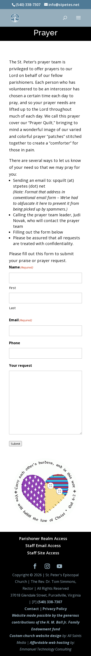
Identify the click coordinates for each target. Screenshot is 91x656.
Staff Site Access (43, 552)
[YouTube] (59, 566)
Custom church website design (35, 635)
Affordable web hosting (49, 642)
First (12, 287)
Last (12, 308)
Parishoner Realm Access (43, 538)
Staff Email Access (43, 545)
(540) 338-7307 (49, 601)
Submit (15, 444)
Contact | (34, 608)
